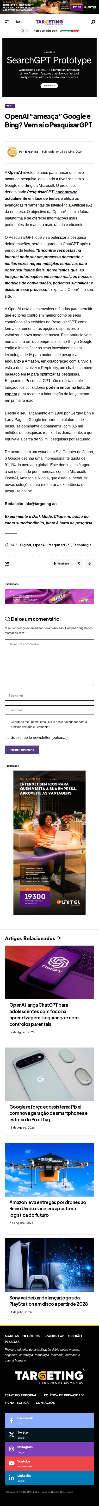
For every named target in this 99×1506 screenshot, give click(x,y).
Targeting (31, 152)
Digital (25, 545)
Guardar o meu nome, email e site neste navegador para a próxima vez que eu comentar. (49, 724)
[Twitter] (49, 1435)
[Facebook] (49, 1420)
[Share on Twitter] (78, 563)
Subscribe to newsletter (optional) (39, 737)
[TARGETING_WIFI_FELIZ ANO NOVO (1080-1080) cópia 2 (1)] (49, 842)
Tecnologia (82, 545)
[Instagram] (49, 1449)
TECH (10, 106)
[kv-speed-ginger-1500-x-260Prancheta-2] (49, 596)
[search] (93, 22)
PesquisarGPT (59, 545)
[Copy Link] (89, 563)
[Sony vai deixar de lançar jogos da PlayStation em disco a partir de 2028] (49, 1265)
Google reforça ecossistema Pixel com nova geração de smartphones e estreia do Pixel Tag (48, 1113)
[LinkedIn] (49, 1478)
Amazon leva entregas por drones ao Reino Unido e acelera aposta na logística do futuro (47, 1208)
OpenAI (15, 172)
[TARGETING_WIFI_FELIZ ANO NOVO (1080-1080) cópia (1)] (49, 7)
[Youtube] (49, 1463)
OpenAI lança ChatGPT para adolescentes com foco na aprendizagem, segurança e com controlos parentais (44, 1014)
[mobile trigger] (9, 21)
